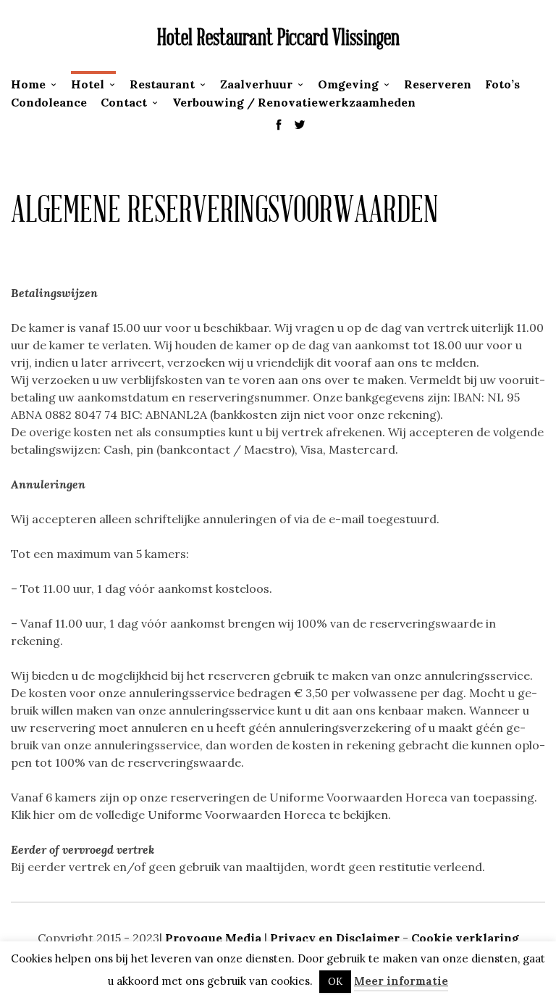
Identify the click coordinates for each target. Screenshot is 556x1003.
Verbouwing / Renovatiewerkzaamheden (294, 102)
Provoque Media (214, 938)
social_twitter (299, 124)
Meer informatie (401, 981)
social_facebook (278, 124)
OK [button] (335, 981)
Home (28, 84)
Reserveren (437, 84)
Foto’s (502, 84)
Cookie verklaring (465, 938)
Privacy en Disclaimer (335, 938)
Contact (124, 102)
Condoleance (49, 102)
